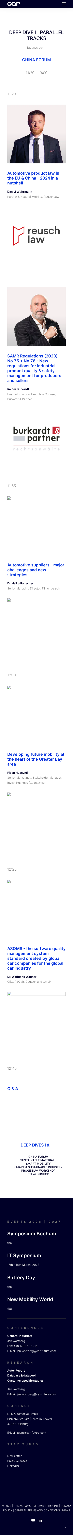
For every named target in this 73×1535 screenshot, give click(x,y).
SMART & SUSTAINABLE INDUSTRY (38, 1167)
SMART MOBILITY (38, 1163)
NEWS (66, 1510)
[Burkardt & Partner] (36, 438)
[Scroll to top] (65, 1527)
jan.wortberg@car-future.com (36, 1351)
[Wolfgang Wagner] (36, 909)
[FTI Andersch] (36, 627)
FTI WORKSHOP (38, 1174)
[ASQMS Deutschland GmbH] (36, 1021)
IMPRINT (53, 1505)
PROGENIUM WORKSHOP (38, 1170)
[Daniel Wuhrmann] (36, 134)
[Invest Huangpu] (36, 822)
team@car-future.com (31, 1432)
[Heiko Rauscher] (36, 525)
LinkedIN (13, 1466)
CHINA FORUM (38, 1156)
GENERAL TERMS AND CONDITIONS (37, 1510)
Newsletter (14, 1456)
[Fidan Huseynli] (36, 715)
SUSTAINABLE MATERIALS (38, 1160)
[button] (63, 4)
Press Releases (17, 1461)
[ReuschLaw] (36, 236)
